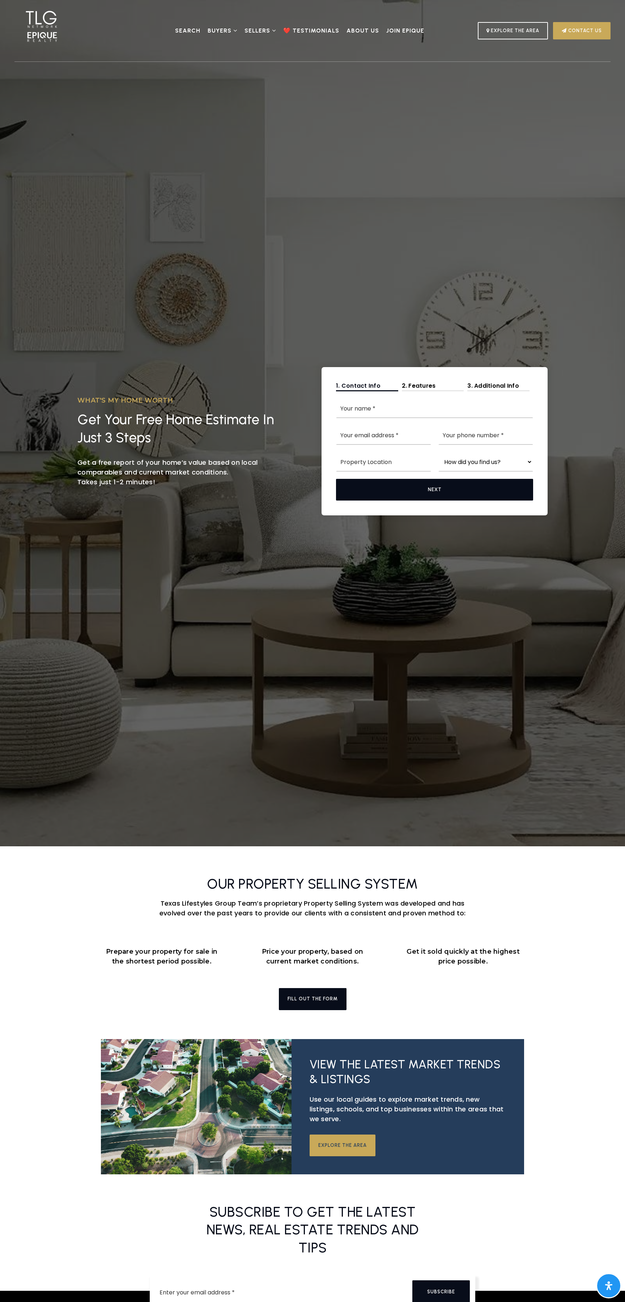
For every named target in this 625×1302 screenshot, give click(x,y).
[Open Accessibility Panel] (608, 1285)
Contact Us (584, 30)
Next (435, 489)
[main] (312, 587)
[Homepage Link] (41, 30)
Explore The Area (514, 30)
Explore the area (342, 1145)
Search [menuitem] (187, 30)
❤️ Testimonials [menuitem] (311, 30)
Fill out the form (313, 998)
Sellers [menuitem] (258, 30)
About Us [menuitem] (362, 30)
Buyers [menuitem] (220, 30)
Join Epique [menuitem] (405, 30)
